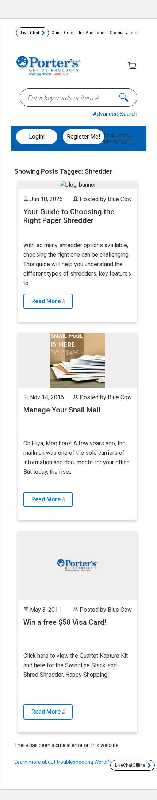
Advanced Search (115, 113)
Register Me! (83, 136)
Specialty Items (124, 32)
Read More (46, 301)
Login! (37, 136)
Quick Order (63, 32)
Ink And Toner (92, 32)
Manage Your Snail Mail (61, 409)
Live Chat (30, 32)
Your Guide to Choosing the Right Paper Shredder (68, 216)
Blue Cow (120, 199)
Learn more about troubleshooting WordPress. (67, 762)
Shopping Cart (132, 65)
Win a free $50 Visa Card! (65, 622)
